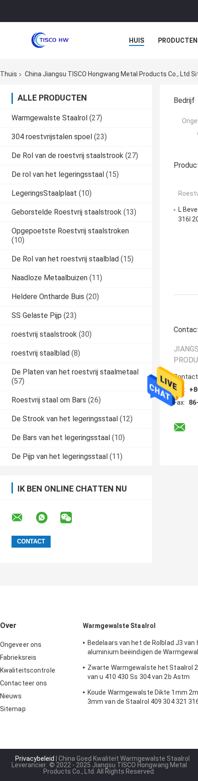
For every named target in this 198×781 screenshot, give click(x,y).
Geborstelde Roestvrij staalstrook (67, 212)
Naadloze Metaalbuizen (49, 277)
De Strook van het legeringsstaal (65, 418)
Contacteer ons (23, 683)
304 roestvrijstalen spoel (52, 136)
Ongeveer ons (20, 644)
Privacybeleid (34, 758)
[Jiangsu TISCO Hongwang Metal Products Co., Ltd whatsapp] (47, 517)
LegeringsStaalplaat (44, 193)
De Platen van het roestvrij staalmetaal (75, 372)
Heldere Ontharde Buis (48, 296)
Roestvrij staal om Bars (49, 400)
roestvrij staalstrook (44, 334)
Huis (136, 40)
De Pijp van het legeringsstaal (60, 456)
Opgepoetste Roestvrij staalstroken (70, 230)
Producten (178, 40)
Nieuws (11, 696)
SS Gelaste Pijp (37, 315)
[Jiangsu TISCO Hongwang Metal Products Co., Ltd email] (23, 517)
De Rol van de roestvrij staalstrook (67, 155)
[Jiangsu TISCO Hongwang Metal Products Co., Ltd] (50, 40)
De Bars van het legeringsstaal (61, 437)
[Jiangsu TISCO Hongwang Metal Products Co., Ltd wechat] (71, 517)
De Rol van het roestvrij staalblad (65, 259)
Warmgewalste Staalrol (49, 117)
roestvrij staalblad (41, 353)
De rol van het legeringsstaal (58, 174)
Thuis (8, 74)
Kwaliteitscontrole (27, 670)
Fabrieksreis (18, 657)
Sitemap (13, 709)
